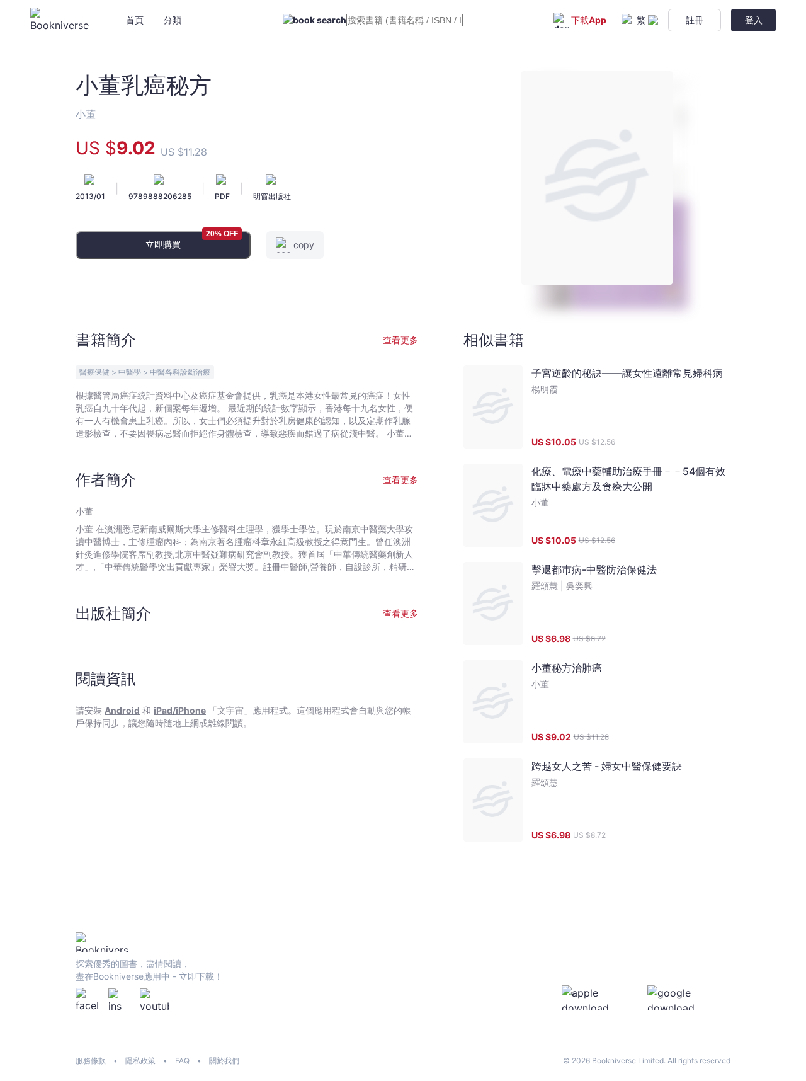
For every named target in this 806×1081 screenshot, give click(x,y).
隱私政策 (140, 1060)
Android (122, 710)
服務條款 (91, 1060)
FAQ (182, 1060)
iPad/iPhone (180, 710)
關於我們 (224, 1060)
